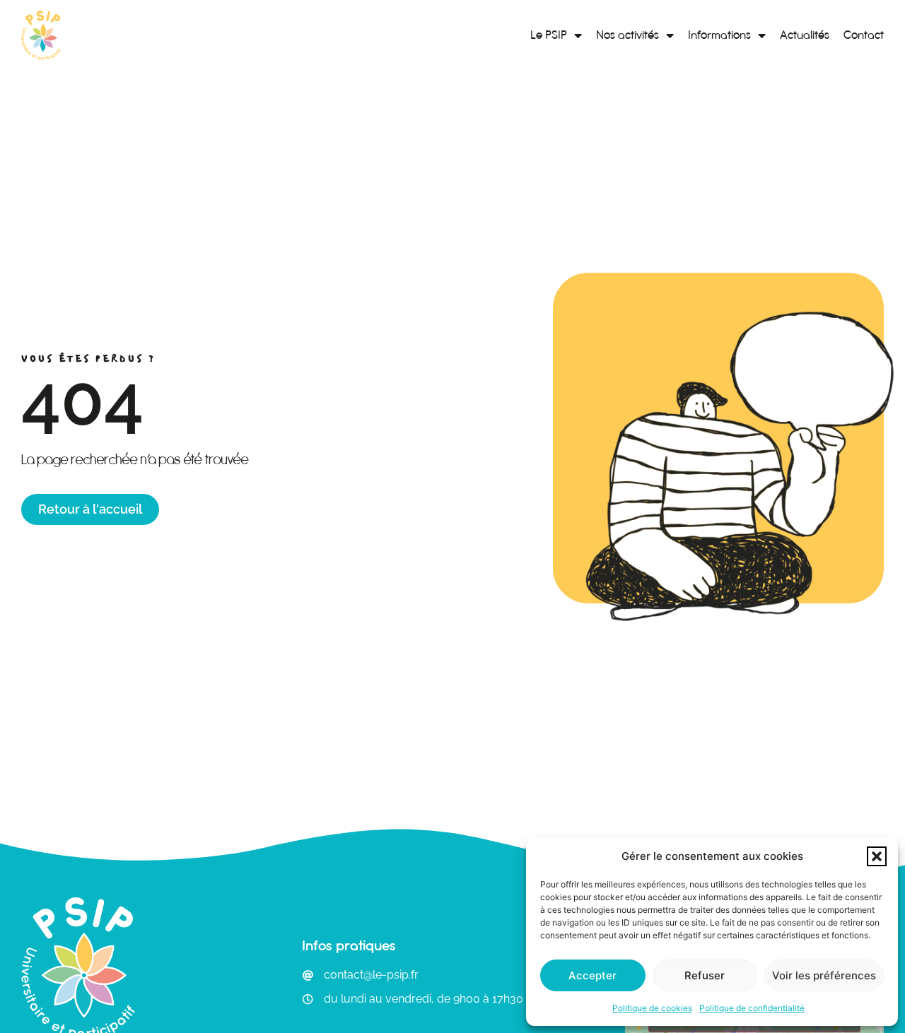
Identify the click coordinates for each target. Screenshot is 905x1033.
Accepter (592, 975)
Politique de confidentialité (752, 1008)
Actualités (804, 35)
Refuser (704, 975)
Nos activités (627, 35)
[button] (877, 856)
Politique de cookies (652, 1008)
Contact (863, 35)
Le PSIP (548, 35)
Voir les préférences (824, 975)
